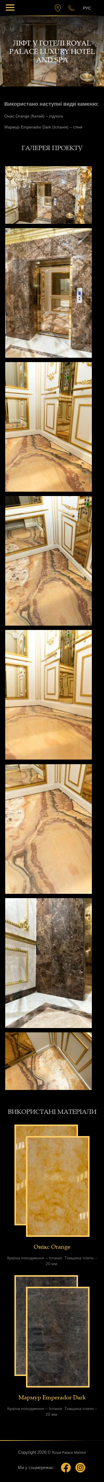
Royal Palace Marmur (69, 1453)
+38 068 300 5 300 (70, 8)
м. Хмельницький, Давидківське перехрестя (58, 8)
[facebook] (66, 1467)
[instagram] (80, 1467)
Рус (87, 8)
